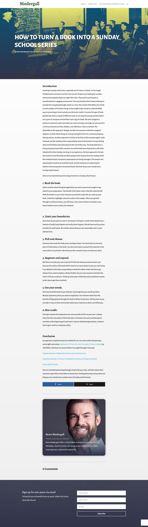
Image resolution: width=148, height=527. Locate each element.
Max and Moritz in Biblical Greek (111, 4)
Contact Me (92, 4)
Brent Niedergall (23, 52)
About (83, 4)
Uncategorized (45, 52)
